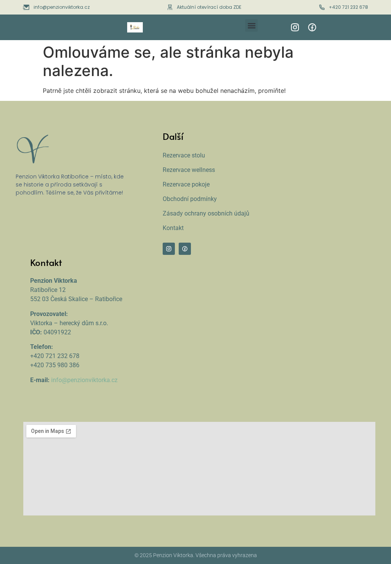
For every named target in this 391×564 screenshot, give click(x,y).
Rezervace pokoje (186, 184)
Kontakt (173, 228)
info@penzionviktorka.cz (84, 380)
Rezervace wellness (189, 169)
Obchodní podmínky (190, 199)
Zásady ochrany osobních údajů (206, 213)
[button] (251, 25)
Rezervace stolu (184, 155)
